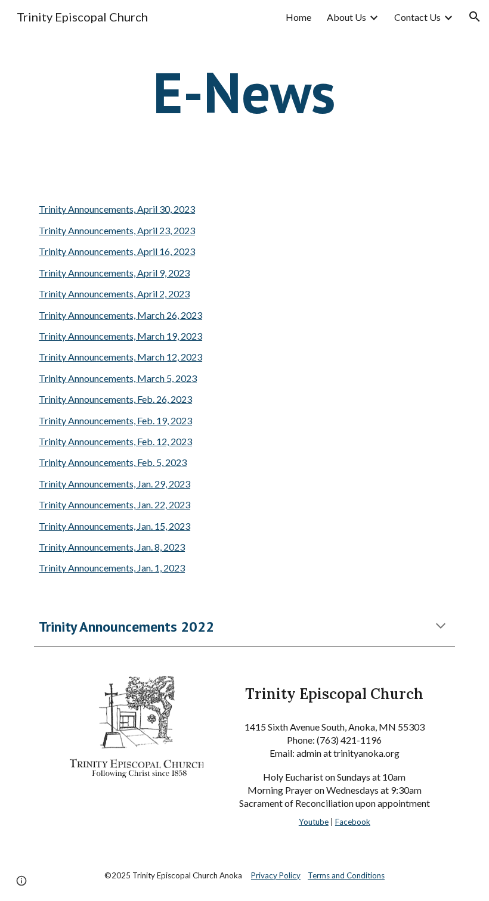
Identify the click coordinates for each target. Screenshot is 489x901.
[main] (244, 92)
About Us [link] (346, 17)
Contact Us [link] (417, 17)
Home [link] (298, 17)
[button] (474, 16)
